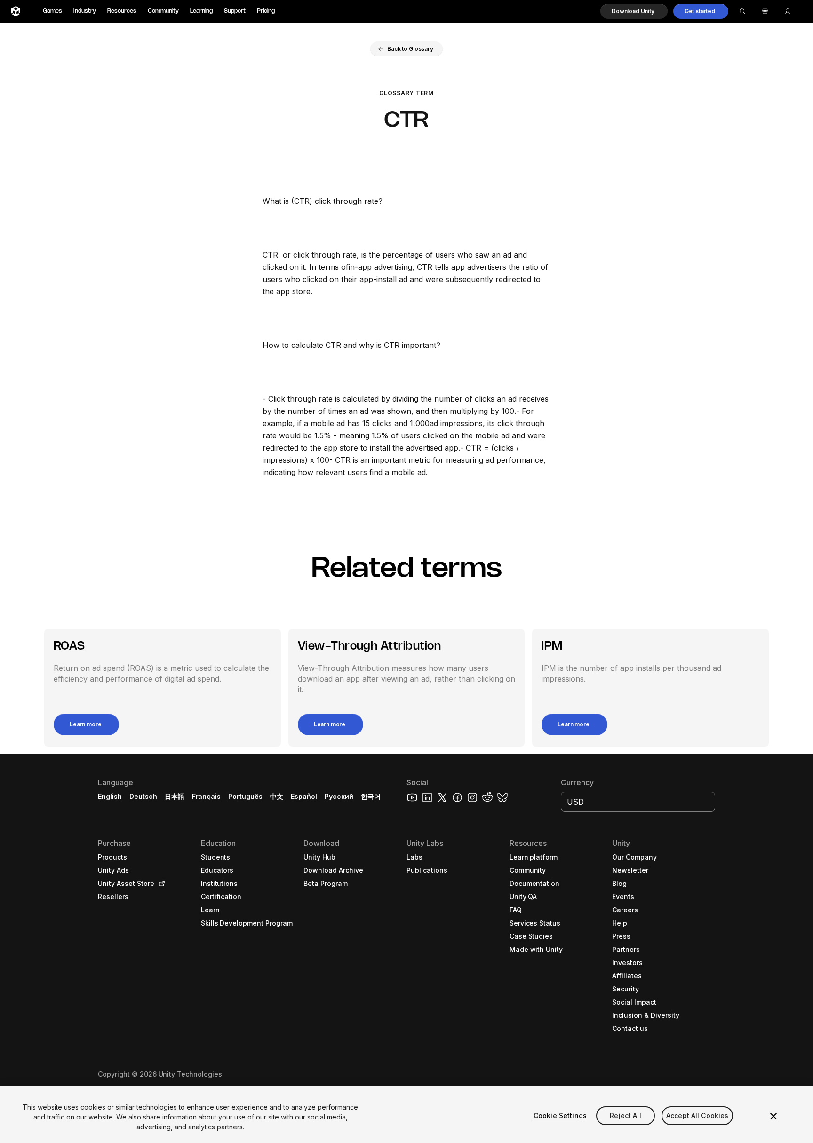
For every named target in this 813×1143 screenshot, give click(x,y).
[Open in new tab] (160, 883)
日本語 (174, 796)
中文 (276, 796)
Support (235, 11)
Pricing (266, 11)
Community (163, 11)
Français (206, 796)
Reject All (625, 1115)
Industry (84, 11)
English (110, 796)
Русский (339, 796)
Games (52, 11)
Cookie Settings (560, 1115)
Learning (201, 11)
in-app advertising (380, 267)
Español (304, 796)
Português (245, 796)
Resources (121, 11)
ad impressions (456, 423)
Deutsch (143, 796)
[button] (634, 11)
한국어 (371, 796)
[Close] (773, 1116)
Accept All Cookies (697, 1115)
